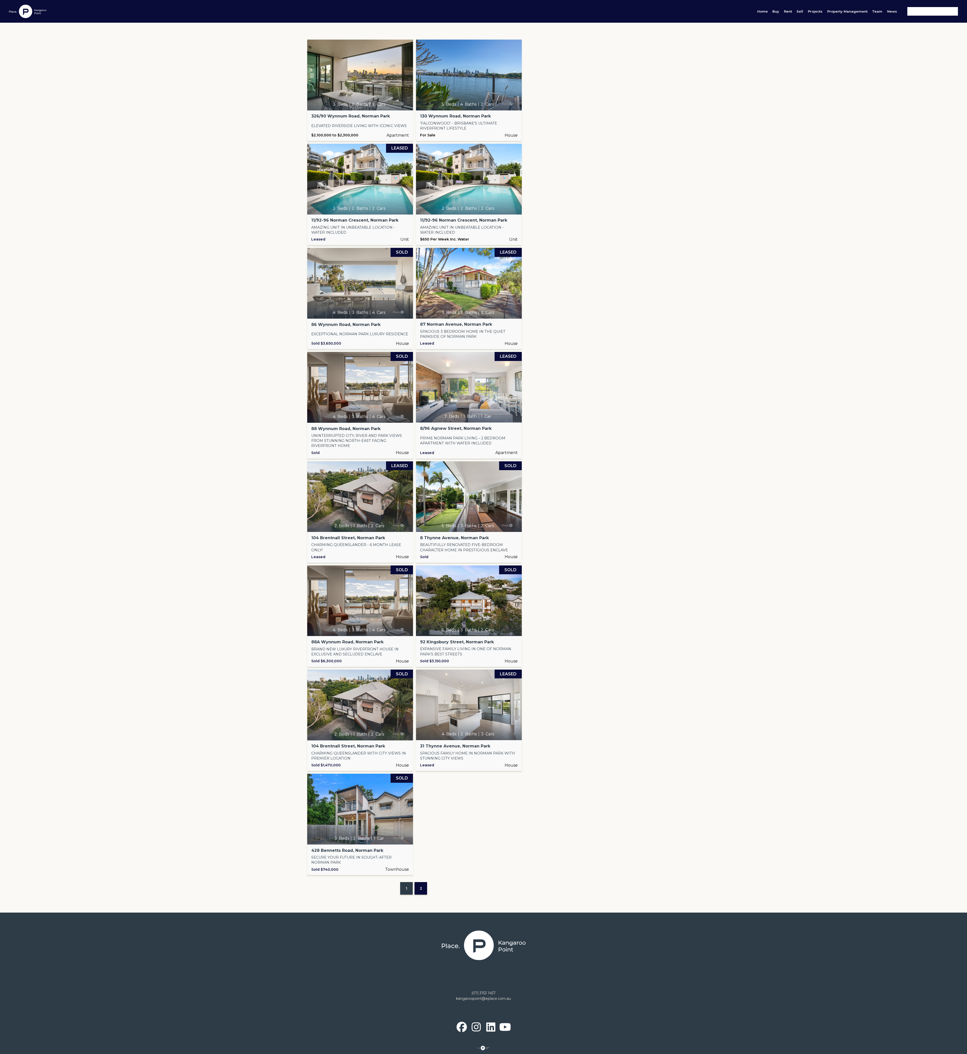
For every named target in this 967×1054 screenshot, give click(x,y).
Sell (800, 11)
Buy (775, 11)
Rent (788, 11)
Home (762, 11)
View (360, 90)
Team (877, 11)
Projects (815, 11)
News (892, 11)
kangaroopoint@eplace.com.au (483, 998)
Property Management (847, 11)
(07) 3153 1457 (483, 993)
